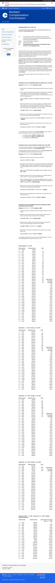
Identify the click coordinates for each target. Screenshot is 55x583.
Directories (25, 574)
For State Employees (7, 576)
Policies (14, 574)
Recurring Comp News (7, 34)
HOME (3, 29)
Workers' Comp (7, 32)
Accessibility (19, 574)
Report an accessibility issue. (48, 0)
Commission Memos (6, 37)
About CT (10, 574)
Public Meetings (5, 44)
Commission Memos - (7, 40)
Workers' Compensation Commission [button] (16, 21)
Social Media (31, 574)
